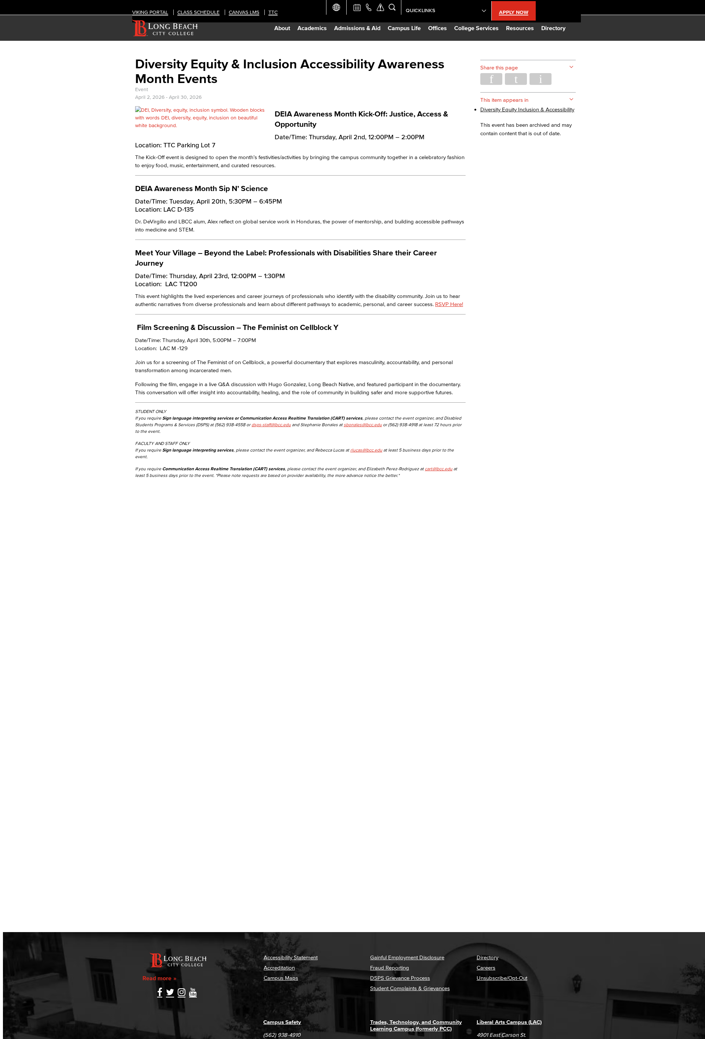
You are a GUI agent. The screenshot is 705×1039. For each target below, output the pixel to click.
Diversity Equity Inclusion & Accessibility (527, 109)
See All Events (357, 7)
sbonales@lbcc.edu (363, 424)
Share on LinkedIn (540, 79)
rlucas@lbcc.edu (366, 449)
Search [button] (392, 7)
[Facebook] (159, 993)
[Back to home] (165, 28)
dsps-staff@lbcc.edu (271, 424)
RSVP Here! (449, 304)
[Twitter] (170, 993)
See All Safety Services (380, 7)
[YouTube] (193, 993)
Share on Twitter (516, 79)
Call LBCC (369, 7)
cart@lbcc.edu (438, 468)
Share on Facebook (491, 79)
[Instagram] (181, 993)
